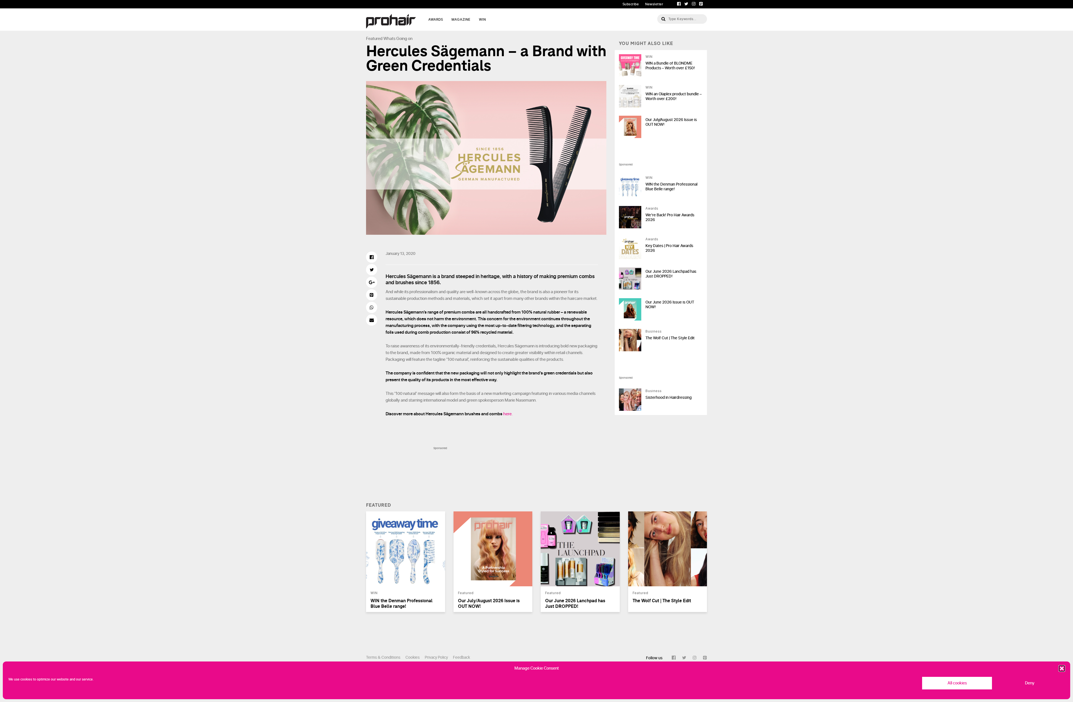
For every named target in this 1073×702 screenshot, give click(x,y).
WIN (482, 19)
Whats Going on (397, 38)
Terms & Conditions (383, 657)
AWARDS (435, 19)
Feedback (461, 657)
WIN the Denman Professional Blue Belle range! (671, 186)
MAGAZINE (461, 19)
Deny (1029, 683)
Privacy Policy (436, 657)
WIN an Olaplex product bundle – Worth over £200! (673, 96)
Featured (374, 38)
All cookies (957, 683)
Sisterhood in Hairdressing (668, 397)
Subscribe (631, 4)
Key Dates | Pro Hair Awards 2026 (669, 248)
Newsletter (654, 4)
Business (653, 331)
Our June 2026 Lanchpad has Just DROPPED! (670, 274)
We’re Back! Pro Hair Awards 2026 (669, 217)
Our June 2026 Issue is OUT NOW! (669, 304)
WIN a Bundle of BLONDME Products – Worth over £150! (670, 65)
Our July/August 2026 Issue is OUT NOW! (671, 122)
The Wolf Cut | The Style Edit (670, 338)
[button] (1062, 668)
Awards (651, 208)
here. (508, 414)
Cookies (412, 657)
